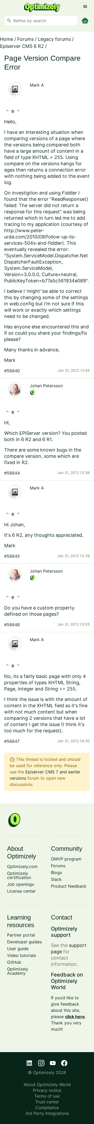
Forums (25, 39)
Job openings (20, 884)
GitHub (14, 962)
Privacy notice (47, 1090)
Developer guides (24, 941)
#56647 (12, 741)
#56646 (12, 624)
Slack (56, 879)
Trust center (47, 1101)
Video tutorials (21, 955)
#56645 (12, 556)
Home (6, 39)
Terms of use (47, 1096)
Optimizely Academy (17, 971)
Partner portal (21, 935)
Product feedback (68, 886)
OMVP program (66, 858)
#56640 (12, 370)
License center (21, 891)
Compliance (47, 1107)
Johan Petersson (46, 385)
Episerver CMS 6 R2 (22, 46)
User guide (17, 948)
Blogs (56, 872)
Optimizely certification (19, 875)
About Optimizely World (47, 1084)
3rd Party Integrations (47, 1113)
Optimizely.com (22, 866)
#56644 (12, 473)
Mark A (37, 85)
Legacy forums (54, 39)
